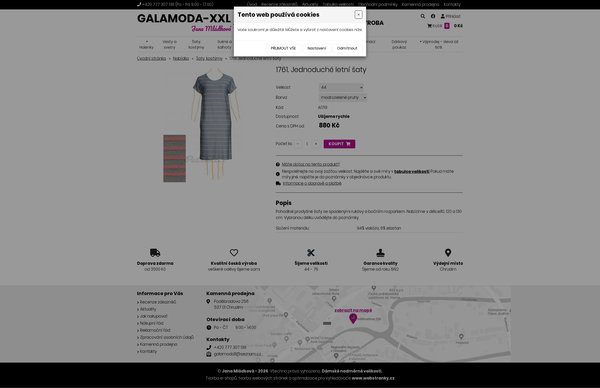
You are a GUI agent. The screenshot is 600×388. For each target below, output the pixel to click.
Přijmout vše (283, 48)
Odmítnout (347, 48)
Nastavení (317, 48)
